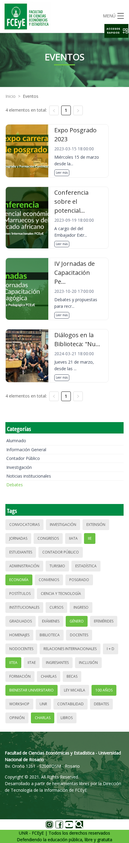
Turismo (57, 565)
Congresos (48, 538)
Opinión (17, 717)
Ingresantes (57, 662)
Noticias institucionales (28, 476)
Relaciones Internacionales (70, 648)
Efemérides (103, 621)
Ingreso (81, 607)
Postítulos (20, 593)
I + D (110, 648)
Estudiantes (20, 552)
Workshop (19, 703)
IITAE (32, 662)
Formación (20, 676)
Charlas (48, 676)
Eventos (30, 96)
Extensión (95, 524)
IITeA (13, 662)
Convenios (49, 579)
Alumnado (16, 440)
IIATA (73, 538)
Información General (26, 449)
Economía (18, 579)
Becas (72, 676)
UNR (43, 703)
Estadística (86, 565)
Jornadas (18, 538)
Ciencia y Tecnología (61, 593)
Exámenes (50, 621)
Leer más (62, 172)
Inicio (10, 96)
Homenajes (19, 635)
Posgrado (79, 579)
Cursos (56, 607)
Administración (24, 565)
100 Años (103, 690)
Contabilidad (70, 703)
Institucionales (24, 607)
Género (77, 621)
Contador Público (23, 458)
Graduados (20, 621)
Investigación (19, 467)
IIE (90, 538)
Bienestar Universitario (31, 690)
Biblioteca (50, 635)
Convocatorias (24, 524)
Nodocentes (21, 648)
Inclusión (88, 662)
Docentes (79, 635)
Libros (67, 717)
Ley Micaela (74, 690)
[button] (116, 31)
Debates (14, 485)
